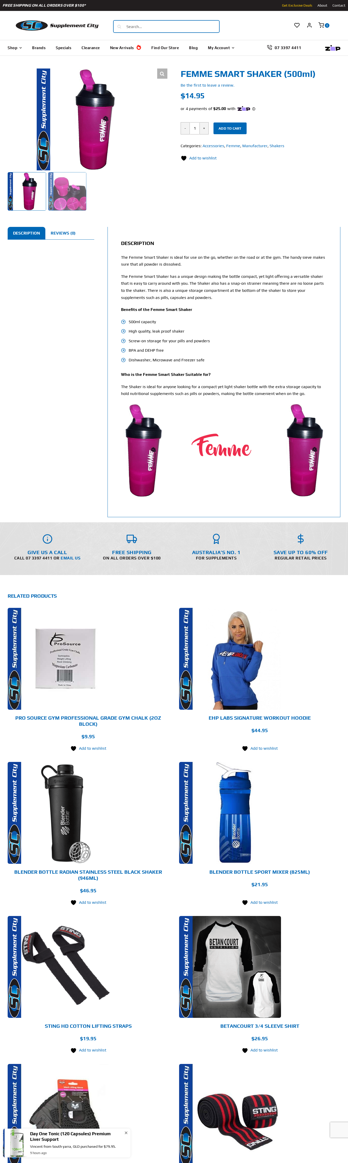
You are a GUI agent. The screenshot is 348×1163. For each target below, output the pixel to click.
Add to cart (230, 128)
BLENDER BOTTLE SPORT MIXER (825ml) (259, 872)
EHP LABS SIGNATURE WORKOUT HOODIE (260, 718)
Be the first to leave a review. (207, 85)
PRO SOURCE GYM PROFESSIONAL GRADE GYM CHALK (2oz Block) (88, 721)
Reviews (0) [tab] (63, 233)
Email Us (71, 558)
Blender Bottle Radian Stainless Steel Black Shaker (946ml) (88, 875)
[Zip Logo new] (332, 47)
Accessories (213, 145)
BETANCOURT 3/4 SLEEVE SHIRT (259, 1026)
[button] (162, 74)
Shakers (277, 145)
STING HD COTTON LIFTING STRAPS (88, 1026)
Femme (233, 145)
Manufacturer (254, 145)
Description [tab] (26, 233)
